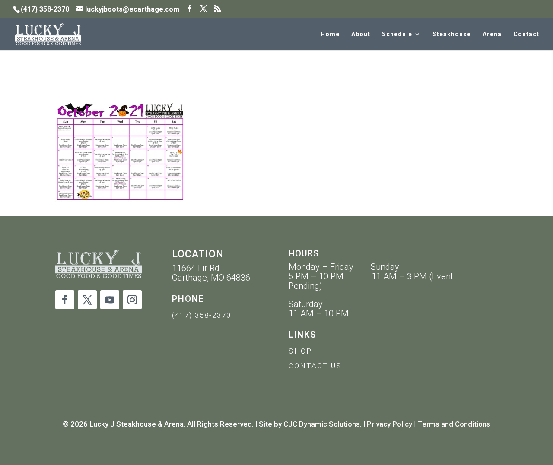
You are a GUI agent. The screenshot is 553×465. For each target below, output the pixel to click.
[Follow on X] (87, 299)
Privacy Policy (389, 424)
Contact (526, 34)
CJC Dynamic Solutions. (322, 424)
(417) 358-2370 (201, 315)
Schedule (397, 34)
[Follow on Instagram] (132, 299)
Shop (300, 351)
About (360, 34)
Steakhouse (451, 34)
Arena (492, 34)
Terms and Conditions (453, 424)
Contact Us (315, 365)
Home (330, 34)
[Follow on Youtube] (109, 299)
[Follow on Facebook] (64, 299)
